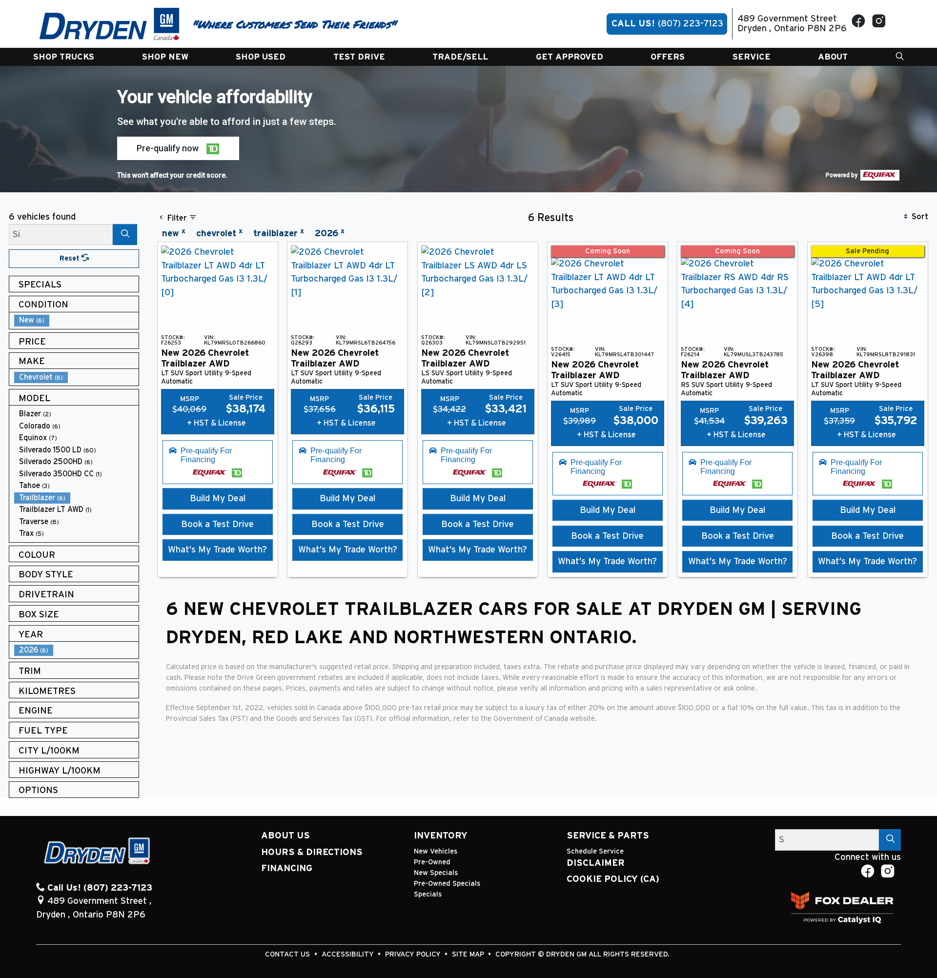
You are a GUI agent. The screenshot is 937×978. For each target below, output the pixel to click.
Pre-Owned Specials (447, 883)
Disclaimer (596, 863)
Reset (70, 258)
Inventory (441, 835)
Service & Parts (608, 835)
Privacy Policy (414, 954)
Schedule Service (595, 851)
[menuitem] (76, 320)
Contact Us (288, 954)
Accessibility (349, 954)
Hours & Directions (312, 852)
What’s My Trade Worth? (217, 549)
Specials (428, 894)
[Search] (125, 234)
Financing (286, 868)
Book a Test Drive (217, 524)
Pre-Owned (432, 862)
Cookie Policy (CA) (613, 879)
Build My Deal (217, 498)
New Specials (436, 872)
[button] (64, 57)
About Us (285, 835)
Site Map (469, 954)
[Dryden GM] (109, 23)
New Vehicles (435, 851)
